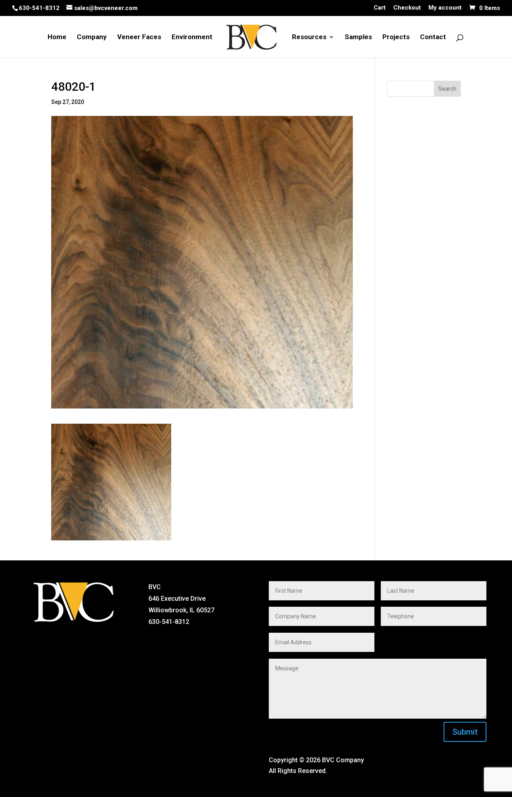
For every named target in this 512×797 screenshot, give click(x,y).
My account (445, 8)
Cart (380, 8)
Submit (465, 732)
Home (57, 37)
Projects (396, 37)
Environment (192, 37)
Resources (309, 37)
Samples (358, 37)
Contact (433, 37)
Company (92, 37)
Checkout (407, 8)
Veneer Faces (139, 37)
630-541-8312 (39, 8)
